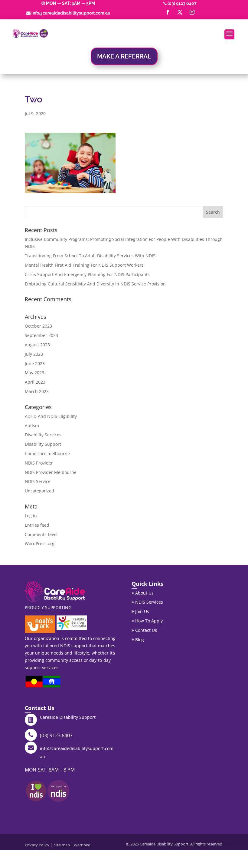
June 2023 (35, 363)
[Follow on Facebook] (168, 12)
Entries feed (37, 525)
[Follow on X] (180, 12)
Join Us (141, 611)
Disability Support (43, 444)
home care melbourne (47, 453)
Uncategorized (39, 491)
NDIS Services (148, 602)
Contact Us (145, 630)
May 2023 (34, 372)
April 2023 (35, 382)
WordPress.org (39, 543)
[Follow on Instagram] (192, 12)
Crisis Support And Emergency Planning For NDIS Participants (87, 274)
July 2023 (34, 354)
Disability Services (43, 435)
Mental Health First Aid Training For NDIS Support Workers (84, 265)
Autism (32, 425)
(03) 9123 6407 (182, 3)
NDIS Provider (39, 463)
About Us (144, 593)
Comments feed (41, 534)
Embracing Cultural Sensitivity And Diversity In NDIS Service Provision (95, 284)
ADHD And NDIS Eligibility (51, 416)
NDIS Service (38, 481)
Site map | (64, 845)
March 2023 (37, 391)
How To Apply (148, 621)
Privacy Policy (37, 845)
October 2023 (38, 326)
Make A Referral (124, 56)
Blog (139, 639)
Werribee (82, 845)
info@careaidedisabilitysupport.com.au (70, 13)
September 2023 (41, 335)
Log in (31, 515)
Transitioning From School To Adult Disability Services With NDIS (90, 255)
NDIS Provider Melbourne (51, 472)
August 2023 (37, 345)
